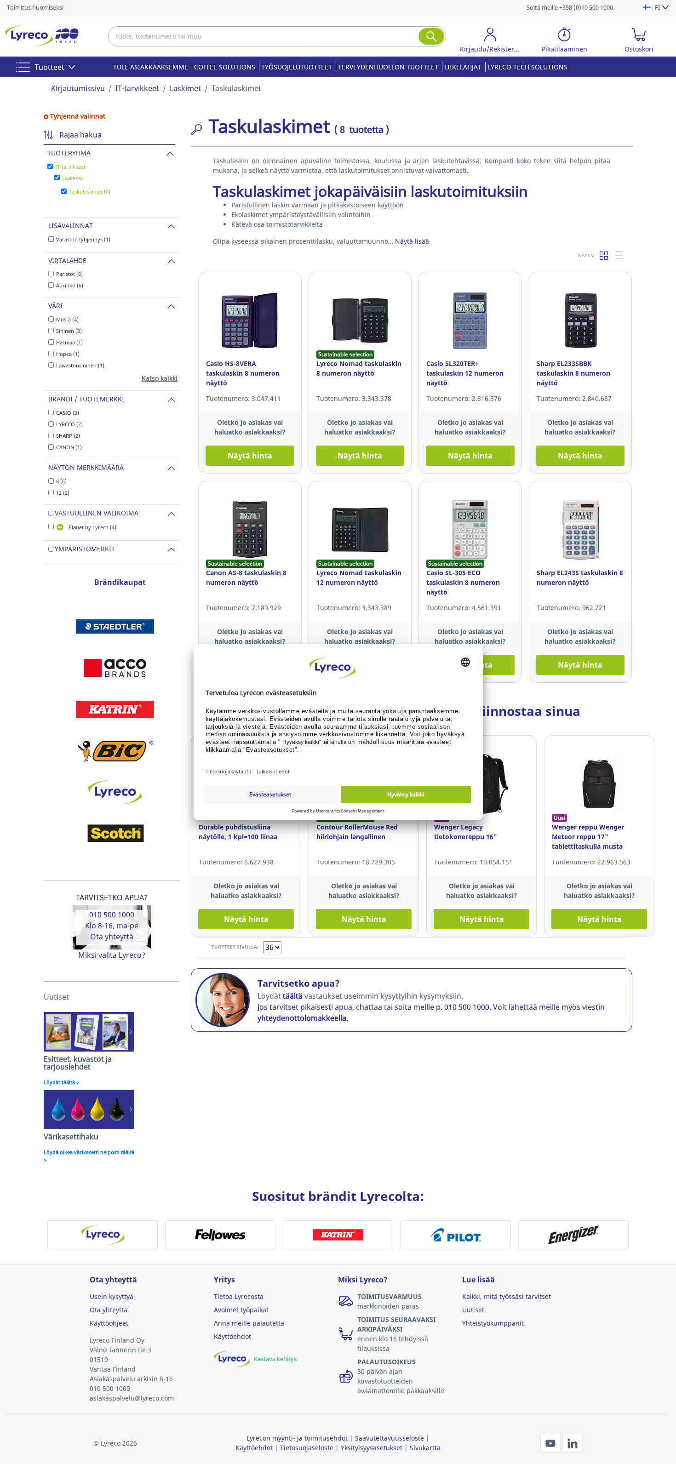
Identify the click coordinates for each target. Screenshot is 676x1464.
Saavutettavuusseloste (389, 1438)
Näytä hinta (250, 456)
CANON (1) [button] (69, 447)
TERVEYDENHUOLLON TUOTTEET (388, 67)
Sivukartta (425, 1447)
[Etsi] (431, 36)
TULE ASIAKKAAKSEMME (150, 67)
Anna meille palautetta (249, 1323)
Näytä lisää (412, 241)
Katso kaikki (160, 378)
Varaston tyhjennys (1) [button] (83, 239)
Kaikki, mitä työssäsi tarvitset (506, 1296)
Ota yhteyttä (111, 937)
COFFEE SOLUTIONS (224, 67)
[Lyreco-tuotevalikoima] (115, 792)
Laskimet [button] (72, 177)
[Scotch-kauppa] (115, 834)
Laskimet (185, 88)
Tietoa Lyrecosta (239, 1296)
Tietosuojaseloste (306, 1447)
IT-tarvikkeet (137, 88)
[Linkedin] (572, 1442)
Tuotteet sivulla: (235, 947)
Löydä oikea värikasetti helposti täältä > (89, 1156)
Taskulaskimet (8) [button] (89, 191)
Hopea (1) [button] (68, 353)
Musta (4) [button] (67, 319)
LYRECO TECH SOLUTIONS (527, 67)
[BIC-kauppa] (115, 751)
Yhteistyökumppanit (493, 1323)
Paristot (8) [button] (69, 273)
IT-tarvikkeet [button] (70, 166)
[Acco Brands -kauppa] (115, 668)
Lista (619, 255)
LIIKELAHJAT (462, 67)
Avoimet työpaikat (241, 1309)
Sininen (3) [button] (69, 330)
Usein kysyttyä (111, 1296)
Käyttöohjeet (109, 1323)
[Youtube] (551, 1442)
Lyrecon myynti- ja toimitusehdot (297, 1438)
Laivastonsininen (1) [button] (80, 365)
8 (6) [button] (61, 481)
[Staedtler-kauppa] (115, 627)
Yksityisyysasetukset (371, 1447)
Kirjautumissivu (78, 88)
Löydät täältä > (61, 1082)
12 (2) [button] (62, 492)
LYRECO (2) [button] (69, 424)
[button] (490, 42)
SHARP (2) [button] (68, 435)
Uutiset (473, 1309)
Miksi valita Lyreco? (111, 955)
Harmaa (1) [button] (69, 342)
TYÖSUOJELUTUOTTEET (296, 67)
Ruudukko (604, 255)
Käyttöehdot (232, 1336)
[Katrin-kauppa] (115, 709)
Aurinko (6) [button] (69, 285)
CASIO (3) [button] (67, 412)
